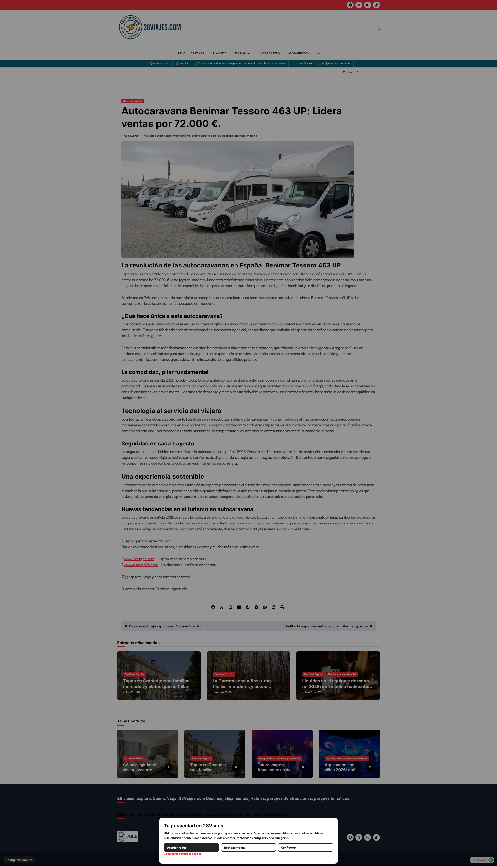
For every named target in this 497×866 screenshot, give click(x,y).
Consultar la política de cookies (182, 853)
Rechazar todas (234, 847)
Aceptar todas (176, 847)
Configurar (288, 847)
